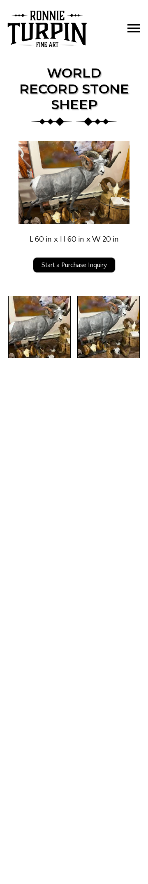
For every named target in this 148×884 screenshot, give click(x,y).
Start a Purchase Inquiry (74, 265)
